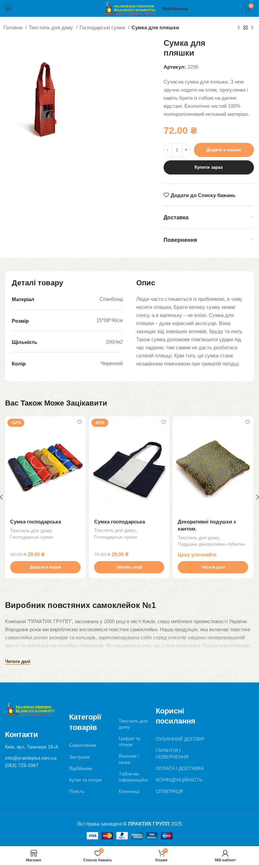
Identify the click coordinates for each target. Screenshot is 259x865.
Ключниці (129, 791)
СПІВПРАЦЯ (169, 791)
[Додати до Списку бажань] (80, 422)
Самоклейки (82, 745)
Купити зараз (209, 167)
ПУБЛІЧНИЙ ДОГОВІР (180, 739)
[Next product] (252, 28)
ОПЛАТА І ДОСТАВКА (180, 768)
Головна (13, 27)
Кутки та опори (85, 779)
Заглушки (79, 757)
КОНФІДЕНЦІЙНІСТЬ (179, 779)
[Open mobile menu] (8, 8)
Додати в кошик (223, 149)
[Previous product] (238, 28)
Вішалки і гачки (129, 759)
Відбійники (80, 768)
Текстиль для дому (52, 27)
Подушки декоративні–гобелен (212, 544)
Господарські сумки (103, 27)
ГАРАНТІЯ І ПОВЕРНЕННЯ (172, 753)
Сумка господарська (35, 521)
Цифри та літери (129, 741)
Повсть (76, 791)
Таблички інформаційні (133, 776)
